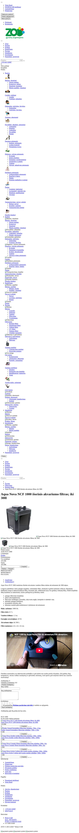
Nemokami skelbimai (12, 780)
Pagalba (3, 777)
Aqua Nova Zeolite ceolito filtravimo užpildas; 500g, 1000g (20, 738)
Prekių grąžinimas (11, 770)
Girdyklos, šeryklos (15, 110)
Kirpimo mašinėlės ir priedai (18, 180)
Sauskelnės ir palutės (16, 161)
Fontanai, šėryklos (15, 242)
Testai (11, 375)
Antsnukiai (12, 126)
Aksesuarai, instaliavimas (17, 399)
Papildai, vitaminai (15, 290)
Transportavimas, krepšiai (13, 274)
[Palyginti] (30, 726)
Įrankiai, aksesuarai (11, 397)
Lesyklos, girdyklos (15, 298)
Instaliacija (12, 451)
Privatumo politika (11, 768)
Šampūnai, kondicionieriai (17, 160)
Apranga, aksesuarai (11, 117)
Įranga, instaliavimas (11, 445)
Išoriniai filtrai (13, 323)
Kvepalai (12, 156)
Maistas (7, 309)
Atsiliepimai (9, 582)
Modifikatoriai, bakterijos (17, 373)
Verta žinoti (8, 5)
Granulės (12, 311)
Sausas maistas (14, 82)
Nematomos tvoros (15, 147)
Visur (6, 44)
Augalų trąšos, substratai (13, 382)
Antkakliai (12, 130)
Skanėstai (12, 226)
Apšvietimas (13, 338)
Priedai (11, 134)
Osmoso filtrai (13, 331)
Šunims (7, 45)
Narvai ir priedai (10, 294)
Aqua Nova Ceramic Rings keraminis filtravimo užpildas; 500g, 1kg (23, 745)
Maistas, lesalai (14, 288)
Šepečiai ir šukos (14, 176)
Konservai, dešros (15, 84)
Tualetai (11, 253)
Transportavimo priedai (16, 207)
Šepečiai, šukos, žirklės (16, 266)
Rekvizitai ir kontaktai (12, 773)
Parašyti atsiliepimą (7, 684)
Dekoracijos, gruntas (11, 405)
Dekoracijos (13, 406)
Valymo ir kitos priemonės (17, 255)
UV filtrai (12, 329)
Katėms (7, 47)
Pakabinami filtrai (14, 325)
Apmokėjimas (9, 9)
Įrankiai (11, 401)
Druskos (12, 370)
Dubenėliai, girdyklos (12, 239)
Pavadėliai (12, 132)
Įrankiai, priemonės (15, 143)
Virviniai (12, 195)
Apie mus (8, 771)
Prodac (3, 555)
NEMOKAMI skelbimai (13, 7)
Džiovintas (12, 316)
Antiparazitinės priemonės (17, 174)
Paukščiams (9, 49)
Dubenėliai (12, 108)
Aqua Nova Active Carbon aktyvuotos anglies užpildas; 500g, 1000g (23, 753)
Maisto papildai (14, 430)
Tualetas (11, 163)
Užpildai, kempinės (15, 333)
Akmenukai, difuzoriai (16, 358)
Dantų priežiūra (14, 158)
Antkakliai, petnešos (15, 233)
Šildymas (12, 340)
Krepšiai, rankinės (15, 206)
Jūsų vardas (4, 686)
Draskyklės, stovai (11, 277)
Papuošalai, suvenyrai (12, 57)
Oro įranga (8, 355)
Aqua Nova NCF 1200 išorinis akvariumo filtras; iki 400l (19, 722)
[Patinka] (28, 726)
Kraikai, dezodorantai (16, 252)
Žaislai (7, 187)
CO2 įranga (9, 390)
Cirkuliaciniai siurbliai (16, 349)
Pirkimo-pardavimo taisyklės (14, 766)
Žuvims (7, 51)
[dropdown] (1, 2)
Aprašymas (8, 580)
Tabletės (11, 314)
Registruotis (9, 24)
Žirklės (11, 178)
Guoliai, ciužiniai (10, 95)
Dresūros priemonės (11, 141)
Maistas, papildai (10, 287)
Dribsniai (12, 312)
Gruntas (11, 408)
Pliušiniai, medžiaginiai (16, 193)
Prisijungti (8, 22)
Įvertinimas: (4, 701)
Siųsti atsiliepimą (7, 707)
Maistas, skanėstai (11, 80)
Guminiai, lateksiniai (15, 189)
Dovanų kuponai (10, 802)
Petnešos (12, 128)
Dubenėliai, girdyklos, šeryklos (15, 106)
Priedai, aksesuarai (15, 235)
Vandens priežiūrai (11, 368)
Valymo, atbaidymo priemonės (19, 165)
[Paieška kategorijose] (1, 458)
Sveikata (7, 393)
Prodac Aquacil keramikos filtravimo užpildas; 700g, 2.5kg (20, 730)
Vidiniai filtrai (13, 327)
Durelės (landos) (10, 215)
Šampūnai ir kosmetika (16, 250)
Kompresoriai (13, 357)
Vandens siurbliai (10, 347)
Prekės (3, 786)
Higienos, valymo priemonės (14, 154)
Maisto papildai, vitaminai (17, 88)
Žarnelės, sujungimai (16, 360)
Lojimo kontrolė (14, 145)
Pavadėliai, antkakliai (12, 231)
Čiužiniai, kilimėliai (15, 99)
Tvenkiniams (13, 318)
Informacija (4, 759)
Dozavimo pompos (15, 351)
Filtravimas (8, 322)
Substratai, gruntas (11, 441)
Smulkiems (8, 53)
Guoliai (11, 97)
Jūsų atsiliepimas (6, 690)
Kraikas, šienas (10, 421)
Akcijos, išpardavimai (12, 789)
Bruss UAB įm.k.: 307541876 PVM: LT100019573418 (13, 819)
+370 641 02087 (6, 62)
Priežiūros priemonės (12, 172)
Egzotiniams (9, 55)
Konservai (12, 224)
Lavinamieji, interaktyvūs (17, 191)
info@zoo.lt (9, 811)
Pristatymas (8, 11)
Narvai (11, 296)
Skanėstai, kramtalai (15, 86)
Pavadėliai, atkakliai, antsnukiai (15, 125)
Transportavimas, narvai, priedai (15, 202)
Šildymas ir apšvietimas (12, 336)
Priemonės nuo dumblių (16, 371)
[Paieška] (24, 60)
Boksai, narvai (13, 204)
